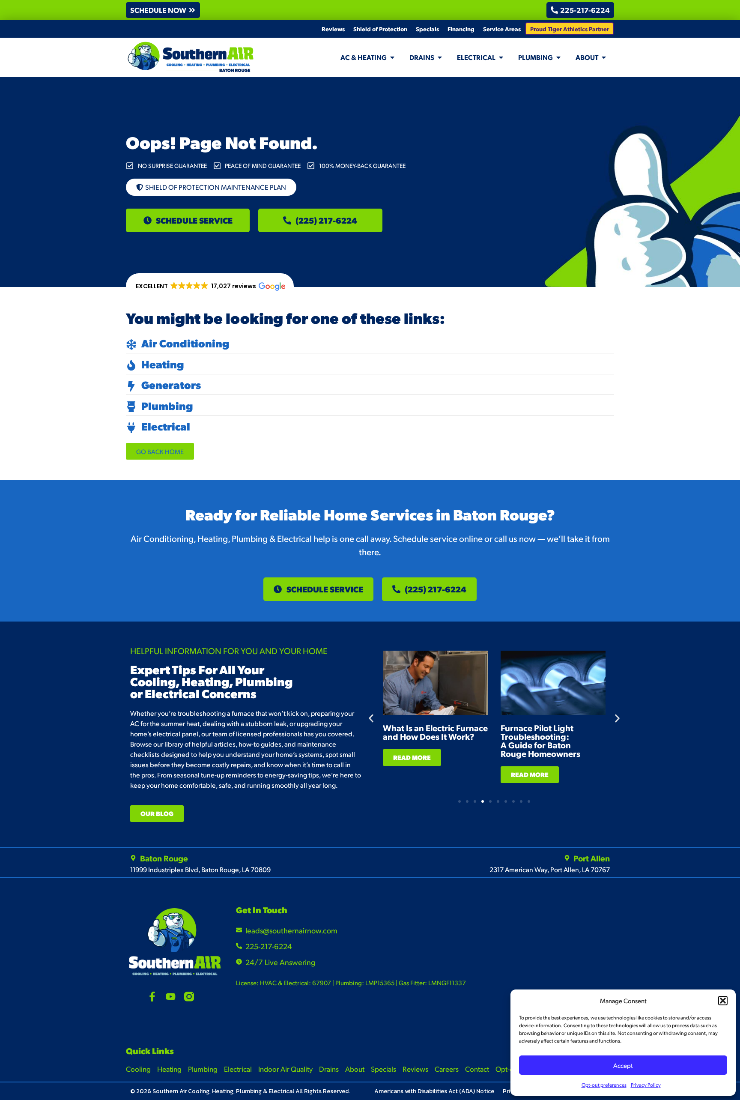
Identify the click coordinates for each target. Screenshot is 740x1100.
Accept (623, 1065)
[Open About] (603, 57)
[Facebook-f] (152, 996)
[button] (723, 1000)
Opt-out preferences (604, 1085)
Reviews (333, 29)
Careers (447, 1068)
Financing (461, 29)
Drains (329, 1068)
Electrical (238, 1068)
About (354, 1068)
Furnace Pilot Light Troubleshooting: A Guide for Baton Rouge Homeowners (540, 740)
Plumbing (203, 1068)
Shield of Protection (380, 29)
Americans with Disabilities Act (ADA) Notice (434, 1091)
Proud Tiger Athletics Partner (569, 29)
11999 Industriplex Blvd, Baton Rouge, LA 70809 (200, 869)
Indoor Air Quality (285, 1068)
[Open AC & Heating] (392, 57)
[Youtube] (171, 996)
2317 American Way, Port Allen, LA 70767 (549, 869)
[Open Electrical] (501, 57)
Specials (427, 29)
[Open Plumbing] (558, 57)
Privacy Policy (646, 1085)
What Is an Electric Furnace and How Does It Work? (435, 732)
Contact (477, 1068)
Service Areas (502, 29)
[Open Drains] (439, 57)
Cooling (138, 1068)
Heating (169, 1068)
